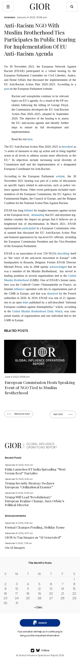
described (67, 146)
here (30, 139)
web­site (60, 176)
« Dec (38, 607)
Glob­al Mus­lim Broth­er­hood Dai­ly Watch (37, 311)
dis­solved (52, 293)
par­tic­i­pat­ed (29, 228)
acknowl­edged (58, 266)
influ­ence (19, 289)
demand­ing (37, 214)
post (6, 88)
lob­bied (28, 210)
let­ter (25, 302)
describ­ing (63, 253)
